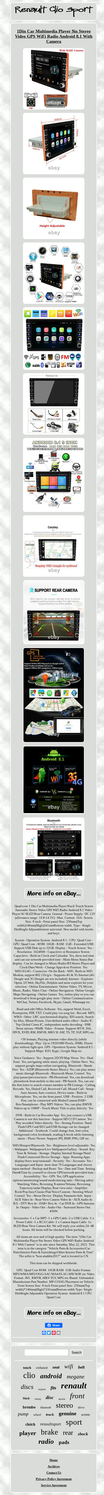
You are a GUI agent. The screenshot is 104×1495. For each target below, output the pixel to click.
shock (83, 1434)
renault (74, 1385)
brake (49, 1432)
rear (68, 1432)
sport (74, 1422)
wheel (37, 1414)
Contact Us (53, 1472)
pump (23, 1413)
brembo (29, 1407)
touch (27, 1368)
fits (53, 1387)
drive (81, 1407)
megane (75, 1377)
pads (64, 1442)
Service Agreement (54, 1485)
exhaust (42, 1368)
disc (50, 1397)
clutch (30, 1424)
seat (55, 1367)
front (77, 1396)
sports (62, 1398)
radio (46, 1441)
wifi (68, 1366)
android (51, 1376)
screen (85, 1414)
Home (54, 1460)
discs (27, 1386)
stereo (64, 1405)
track (50, 1414)
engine (42, 1389)
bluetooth (45, 1407)
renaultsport (50, 1424)
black (26, 1398)
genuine (67, 1413)
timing (38, 1399)
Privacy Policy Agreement (54, 1479)
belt (81, 1367)
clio (29, 1375)
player (27, 1433)
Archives (54, 1466)
